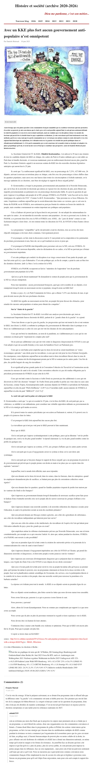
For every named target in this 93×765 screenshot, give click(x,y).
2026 (33, 21)
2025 (40, 21)
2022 (61, 21)
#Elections (37, 642)
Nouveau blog (22, 21)
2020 (75, 21)
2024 (47, 21)
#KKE (29, 642)
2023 (54, 21)
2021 (68, 21)
